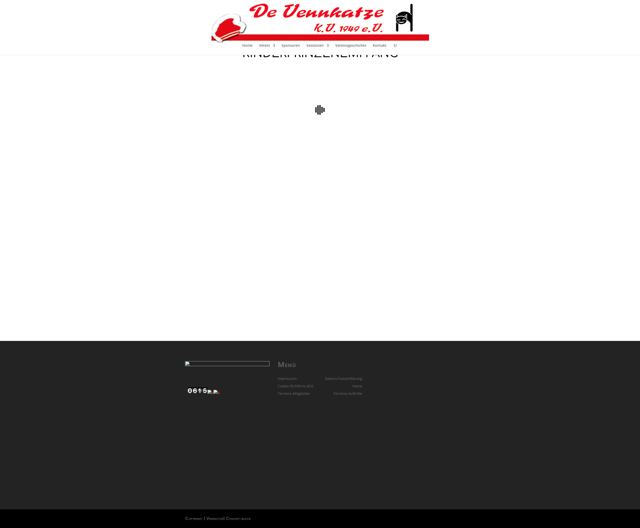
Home (247, 46)
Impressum (287, 379)
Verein (264, 46)
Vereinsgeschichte (350, 46)
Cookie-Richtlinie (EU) (295, 386)
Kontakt (379, 46)
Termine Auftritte (347, 394)
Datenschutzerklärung (343, 379)
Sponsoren (291, 46)
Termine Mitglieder (294, 394)
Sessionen (315, 46)
